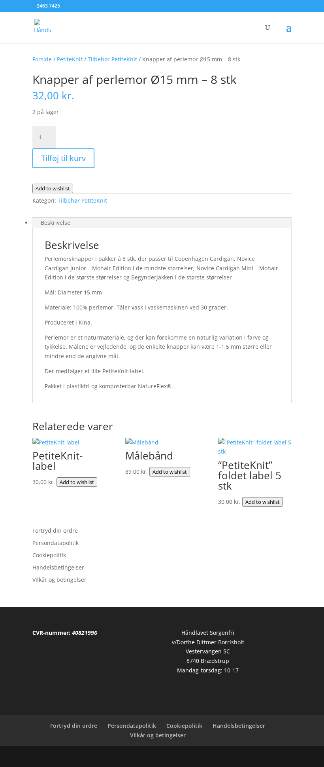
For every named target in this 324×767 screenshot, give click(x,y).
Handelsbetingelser (58, 567)
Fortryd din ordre (55, 530)
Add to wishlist (53, 188)
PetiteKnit (70, 59)
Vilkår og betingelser (59, 579)
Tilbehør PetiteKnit (112, 59)
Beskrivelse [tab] (55, 222)
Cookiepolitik (49, 555)
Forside (42, 59)
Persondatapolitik (55, 543)
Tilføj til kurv (63, 158)
